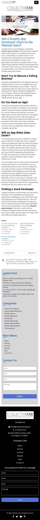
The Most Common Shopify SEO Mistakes (17, 283)
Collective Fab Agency (15, 259)
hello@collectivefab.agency (20, 427)
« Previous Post (9, 253)
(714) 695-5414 (20, 430)
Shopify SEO (30, 263)
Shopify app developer (10, 51)
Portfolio (7, 346)
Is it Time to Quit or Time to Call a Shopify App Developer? (9, 225)
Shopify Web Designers (12, 323)
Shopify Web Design (11, 321)
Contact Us (8, 353)
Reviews (7, 348)
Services (7, 343)
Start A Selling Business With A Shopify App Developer (27, 225)
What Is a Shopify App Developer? (8, 237)
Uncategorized (9, 328)
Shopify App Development (16, 261)
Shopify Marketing (10, 316)
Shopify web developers (12, 326)
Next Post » (32, 253)
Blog (5, 350)
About (6, 341)
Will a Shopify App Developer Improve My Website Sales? (17, 42)
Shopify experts (9, 313)
